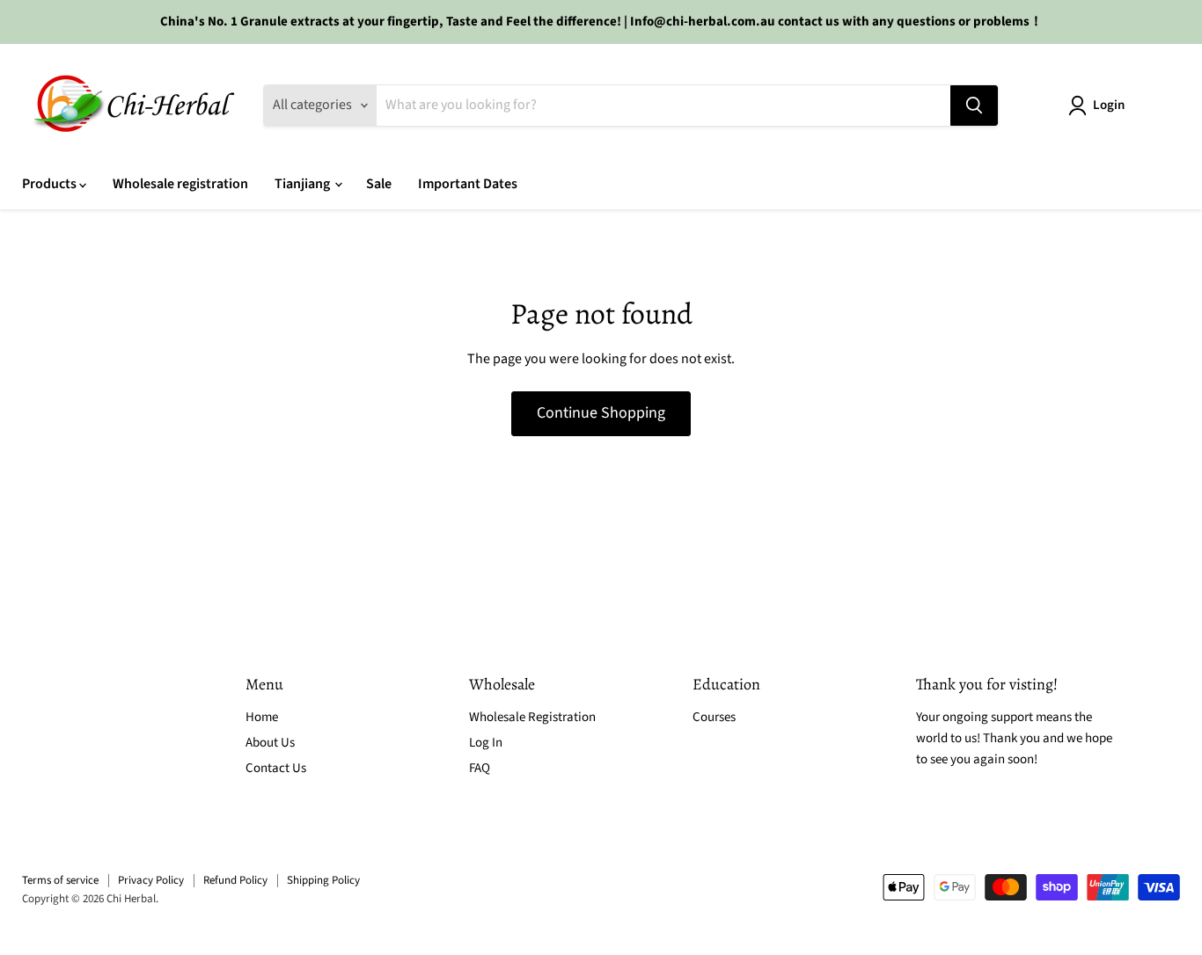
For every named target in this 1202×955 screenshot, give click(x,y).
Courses (714, 717)
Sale (379, 183)
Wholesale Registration (532, 717)
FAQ (479, 768)
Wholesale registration (180, 183)
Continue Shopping (601, 413)
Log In (485, 742)
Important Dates (467, 183)
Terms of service (60, 880)
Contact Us (276, 768)
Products (50, 183)
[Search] (974, 105)
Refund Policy (235, 880)
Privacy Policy (151, 880)
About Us (270, 742)
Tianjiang (304, 183)
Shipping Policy (323, 880)
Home (262, 717)
